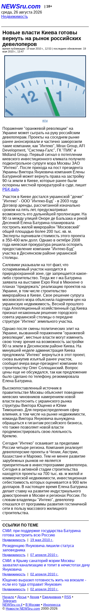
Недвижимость (14, 17)
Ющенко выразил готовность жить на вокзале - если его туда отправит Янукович (44, 582)
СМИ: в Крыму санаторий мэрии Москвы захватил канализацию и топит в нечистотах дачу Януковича (46, 565)
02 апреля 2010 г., (44, 574)
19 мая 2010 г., (42, 540)
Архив (34, 597)
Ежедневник (51, 597)
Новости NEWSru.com (23, 608)
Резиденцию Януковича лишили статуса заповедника (38, 548)
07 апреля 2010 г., (44, 555)
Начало (8, 597)
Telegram (9, 601)
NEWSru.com (21, 6)
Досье (22, 597)
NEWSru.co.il (12, 605)
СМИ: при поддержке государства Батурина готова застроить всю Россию (41, 533)
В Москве (32, 605)
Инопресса (51, 605)
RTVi (45, 120)
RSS (67, 597)
